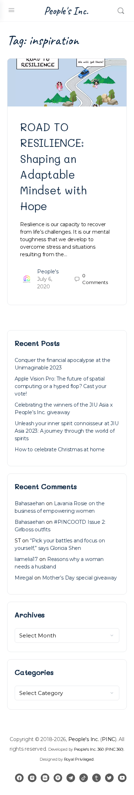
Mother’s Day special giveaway (79, 578)
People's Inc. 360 (89, 749)
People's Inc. (66, 11)
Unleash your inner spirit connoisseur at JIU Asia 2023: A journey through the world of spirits (67, 431)
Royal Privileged (79, 759)
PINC (108, 739)
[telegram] (70, 778)
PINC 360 (114, 749)
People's (48, 271)
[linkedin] (45, 778)
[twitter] (109, 778)
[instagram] (32, 778)
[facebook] (19, 778)
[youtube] (122, 778)
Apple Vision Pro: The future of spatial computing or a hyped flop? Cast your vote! (60, 386)
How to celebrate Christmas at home (60, 449)
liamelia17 (26, 559)
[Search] (120, 10)
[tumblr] (96, 778)
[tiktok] (83, 778)
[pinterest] (58, 778)
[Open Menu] (11, 10)
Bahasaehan (30, 503)
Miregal (24, 578)
